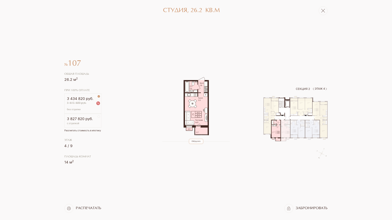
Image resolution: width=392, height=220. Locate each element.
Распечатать (88, 208)
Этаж (68, 140)
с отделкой (73, 123)
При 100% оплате (77, 90)
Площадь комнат (77, 156)
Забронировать (312, 208)
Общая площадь (76, 74)
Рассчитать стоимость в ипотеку (82, 130)
